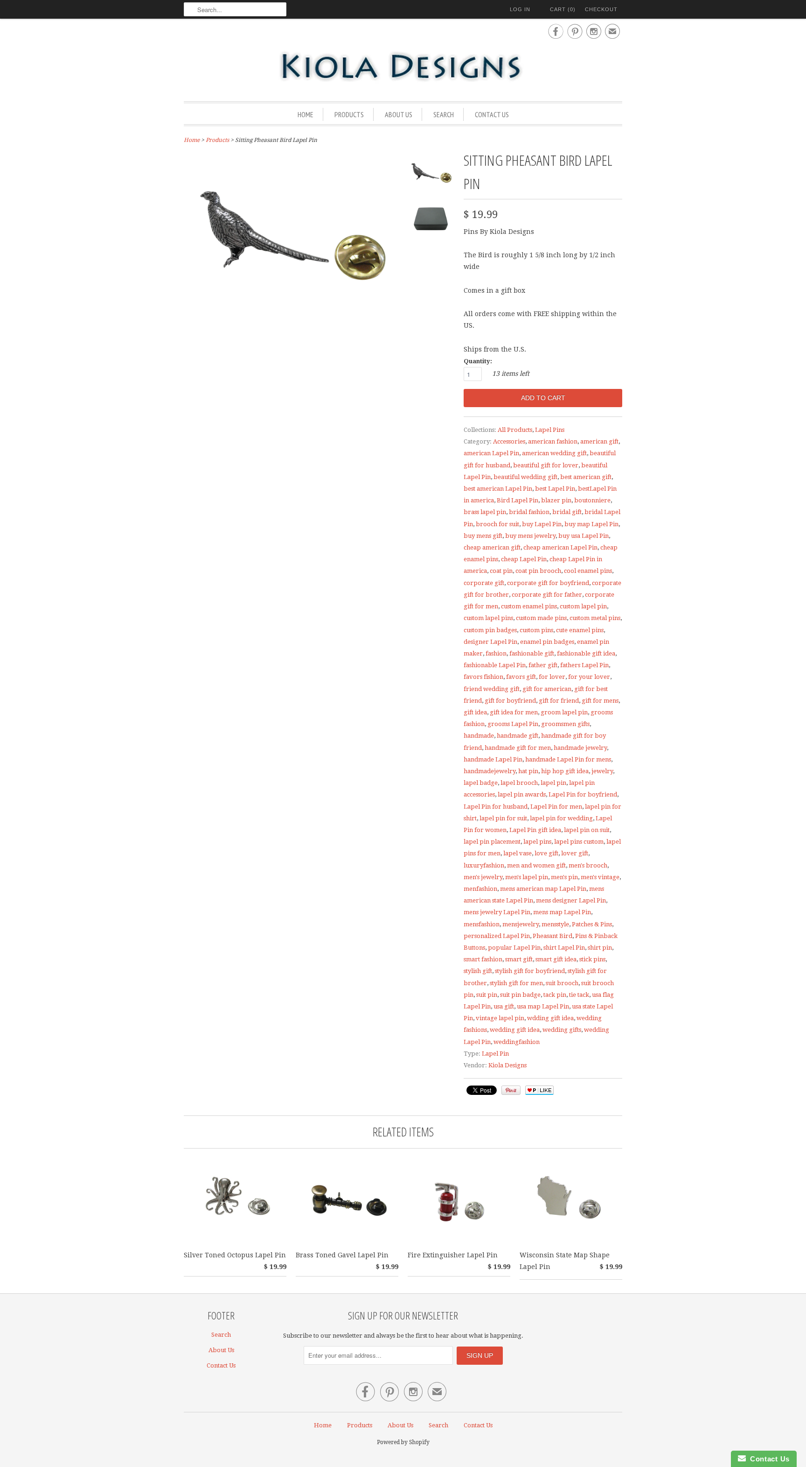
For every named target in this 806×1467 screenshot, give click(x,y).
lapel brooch (519, 782)
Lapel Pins (549, 429)
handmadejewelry (489, 771)
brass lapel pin (485, 511)
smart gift (519, 959)
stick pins (592, 959)
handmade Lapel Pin (493, 759)
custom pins (536, 630)
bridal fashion (529, 511)
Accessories (509, 441)
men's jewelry (483, 877)
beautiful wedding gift (525, 476)
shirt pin (600, 947)
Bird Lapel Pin (517, 500)
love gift (546, 853)
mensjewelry (520, 924)
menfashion (480, 888)
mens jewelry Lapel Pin (497, 912)
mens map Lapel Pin (562, 912)
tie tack (579, 994)
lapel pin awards (522, 794)
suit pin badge (520, 994)
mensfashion (482, 924)
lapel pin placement (492, 841)
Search (443, 114)
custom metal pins (595, 617)
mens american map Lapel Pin (543, 888)
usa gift (503, 1006)
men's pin (564, 877)
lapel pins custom (579, 841)
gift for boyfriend (510, 700)
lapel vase (517, 853)
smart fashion (483, 959)
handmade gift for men (518, 747)
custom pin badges (490, 630)
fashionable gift (531, 653)
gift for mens (600, 700)
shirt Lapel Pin (564, 947)
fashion (496, 653)
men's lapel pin (526, 877)
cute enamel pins (580, 630)
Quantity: (478, 361)
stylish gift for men (516, 983)
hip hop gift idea (565, 771)
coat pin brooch (538, 570)
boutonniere (592, 500)
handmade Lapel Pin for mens (568, 759)
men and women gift (536, 865)
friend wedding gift (492, 688)
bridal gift (567, 511)
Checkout (601, 9)
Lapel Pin (495, 1053)
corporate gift (484, 582)
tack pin (554, 994)
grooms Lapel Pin (512, 723)
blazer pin (556, 500)
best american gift (585, 476)
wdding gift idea (550, 1018)
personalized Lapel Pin (497, 935)
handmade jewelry (580, 747)
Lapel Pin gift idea (535, 829)
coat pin (501, 570)
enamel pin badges (547, 641)
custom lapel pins (488, 617)
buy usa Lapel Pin (583, 535)
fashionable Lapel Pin (495, 665)
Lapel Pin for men (556, 806)
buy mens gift (483, 535)
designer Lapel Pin (490, 641)
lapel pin (553, 782)
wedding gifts (561, 1029)
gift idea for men (514, 712)
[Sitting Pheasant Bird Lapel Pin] (431, 174)
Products (349, 114)
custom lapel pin (583, 606)
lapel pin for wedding (561, 818)
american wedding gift (554, 453)
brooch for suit (497, 524)
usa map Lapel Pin (543, 1006)
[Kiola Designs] (403, 67)
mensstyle (555, 924)
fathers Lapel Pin (584, 665)
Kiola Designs (507, 1065)
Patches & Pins (592, 924)
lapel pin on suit (587, 829)
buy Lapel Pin (542, 524)
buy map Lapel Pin (591, 524)
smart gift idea (556, 959)
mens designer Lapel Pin (571, 900)
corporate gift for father (547, 594)
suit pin (486, 994)
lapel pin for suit (503, 818)
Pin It (511, 1090)
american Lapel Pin (491, 453)
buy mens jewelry (530, 535)
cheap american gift (492, 547)
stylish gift (478, 970)
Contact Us (492, 114)
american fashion (552, 441)
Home (305, 114)
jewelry (602, 771)
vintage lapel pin (500, 1018)
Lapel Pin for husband (496, 806)
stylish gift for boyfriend (530, 970)
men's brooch (588, 865)
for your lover (589, 676)
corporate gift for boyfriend (548, 582)
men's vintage (600, 877)
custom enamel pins (529, 606)
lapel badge (481, 782)
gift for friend (559, 700)
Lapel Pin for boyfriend (583, 794)
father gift (542, 665)
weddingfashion (516, 1041)
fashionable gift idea (586, 653)
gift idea (475, 712)
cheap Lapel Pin (524, 559)
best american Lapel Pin (498, 488)
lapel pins (537, 841)
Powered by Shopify (403, 1442)
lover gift (574, 853)
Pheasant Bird (552, 935)
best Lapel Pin (555, 488)
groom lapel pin (564, 712)
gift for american (546, 688)
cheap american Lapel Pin (560, 547)
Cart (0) (563, 9)
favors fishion (483, 676)
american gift (599, 441)
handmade (479, 735)
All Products (515, 429)
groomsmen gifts (565, 723)
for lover (552, 676)
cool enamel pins (588, 570)
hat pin (528, 771)
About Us (398, 114)
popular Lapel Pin (514, 947)
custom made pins (541, 617)
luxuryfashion (484, 865)
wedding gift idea (515, 1029)
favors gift (521, 676)
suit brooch (562, 983)
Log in (520, 9)
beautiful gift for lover (545, 465)
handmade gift (517, 735)
